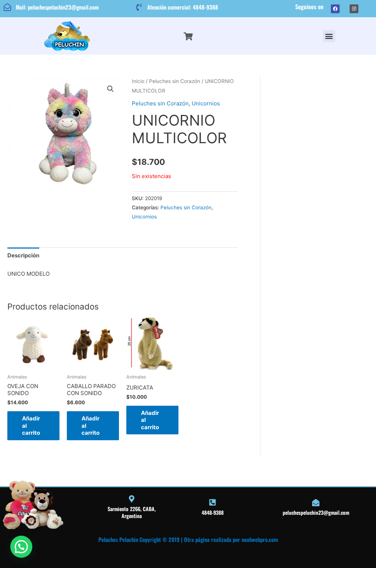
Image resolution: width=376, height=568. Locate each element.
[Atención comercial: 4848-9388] (138, 7)
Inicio (138, 81)
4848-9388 (213, 512)
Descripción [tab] (23, 255)
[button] (329, 36)
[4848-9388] (212, 502)
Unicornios (206, 103)
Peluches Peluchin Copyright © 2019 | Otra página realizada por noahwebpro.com (188, 539)
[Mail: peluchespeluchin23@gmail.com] (7, 7)
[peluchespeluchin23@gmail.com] (315, 502)
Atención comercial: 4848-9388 (182, 7)
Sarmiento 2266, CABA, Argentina (132, 512)
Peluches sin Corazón (174, 81)
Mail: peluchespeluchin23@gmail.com (57, 7)
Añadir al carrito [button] (31, 425)
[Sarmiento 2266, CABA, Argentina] (131, 499)
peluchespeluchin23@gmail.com (316, 512)
